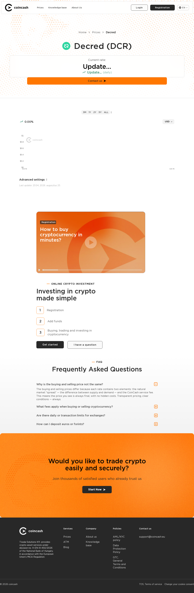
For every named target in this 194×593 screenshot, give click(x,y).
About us (91, 536)
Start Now (95, 489)
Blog (66, 547)
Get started (50, 344)
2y (94, 112)
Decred (111, 32)
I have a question (85, 344)
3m (84, 112)
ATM (66, 541)
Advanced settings (32, 179)
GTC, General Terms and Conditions (119, 562)
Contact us (95, 80)
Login (139, 7)
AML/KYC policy (119, 538)
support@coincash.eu (152, 536)
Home (83, 32)
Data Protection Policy (119, 549)
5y (100, 112)
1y (90, 112)
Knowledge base (57, 7)
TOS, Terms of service (150, 584)
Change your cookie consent (179, 584)
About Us (77, 7)
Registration (162, 7)
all (106, 112)
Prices (40, 7)
